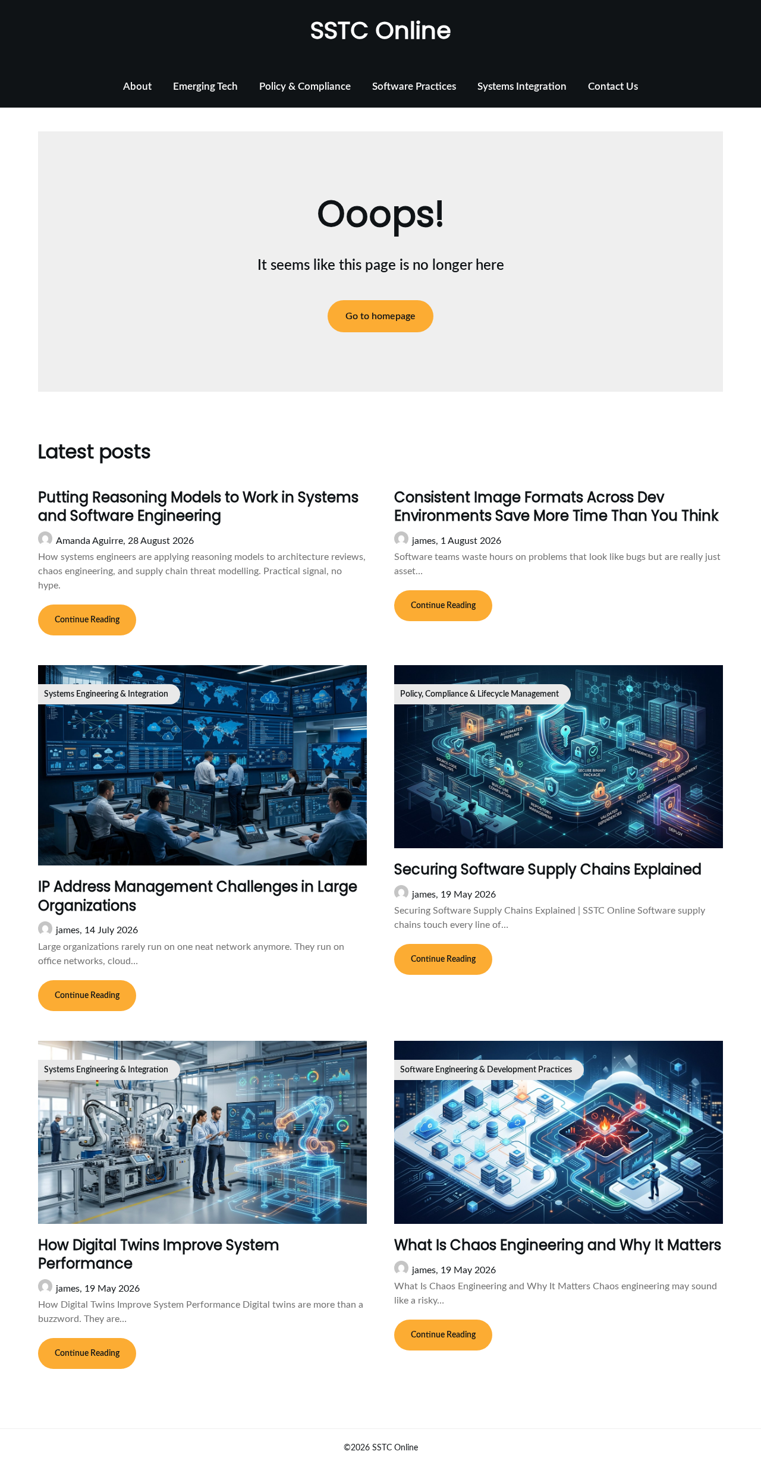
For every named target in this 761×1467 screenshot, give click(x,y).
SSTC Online (380, 30)
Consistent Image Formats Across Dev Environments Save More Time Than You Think (556, 506)
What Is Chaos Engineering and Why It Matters (557, 1245)
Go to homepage (380, 316)
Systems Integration (522, 86)
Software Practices (414, 86)
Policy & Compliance (305, 86)
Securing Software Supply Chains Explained (548, 869)
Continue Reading (87, 620)
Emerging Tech (205, 86)
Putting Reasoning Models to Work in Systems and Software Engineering (198, 506)
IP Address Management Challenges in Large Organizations (197, 896)
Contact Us (613, 86)
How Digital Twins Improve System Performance (158, 1254)
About (137, 86)
